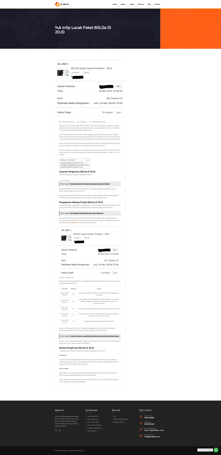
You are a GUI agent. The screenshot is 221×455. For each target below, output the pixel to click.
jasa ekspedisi (72, 223)
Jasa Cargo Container (94, 425)
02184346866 (149, 418)
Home (115, 4)
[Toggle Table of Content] (87, 160)
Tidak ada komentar (99, 122)
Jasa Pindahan (92, 431)
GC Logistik (63, 451)
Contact (157, 4)
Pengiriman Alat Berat (94, 428)
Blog (149, 4)
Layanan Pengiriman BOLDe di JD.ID (72, 163)
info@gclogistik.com (152, 437)
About (132, 4)
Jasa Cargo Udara (93, 422)
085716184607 (149, 424)
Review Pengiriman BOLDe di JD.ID (72, 167)
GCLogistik (83, 122)
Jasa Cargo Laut (92, 419)
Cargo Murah (72, 451)
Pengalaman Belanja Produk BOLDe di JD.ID (75, 165)
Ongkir (123, 4)
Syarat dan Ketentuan (121, 419)
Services (141, 4)
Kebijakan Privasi (119, 422)
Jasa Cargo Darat (93, 416)
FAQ (115, 416)
